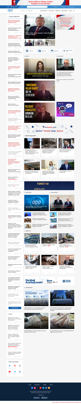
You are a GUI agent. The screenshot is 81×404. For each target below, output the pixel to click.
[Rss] (16, 6)
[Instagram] (8, 6)
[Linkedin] (14, 6)
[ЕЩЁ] (73, 10)
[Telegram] (13, 6)
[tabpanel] (39, 27)
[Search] (45, 7)
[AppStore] (44, 398)
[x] (38, 388)
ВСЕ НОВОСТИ (43, 10)
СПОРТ (70, 10)
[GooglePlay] (36, 398)
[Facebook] (32, 388)
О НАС (29, 384)
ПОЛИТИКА (51, 10)
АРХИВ (44, 384)
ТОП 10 (51, 384)
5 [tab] (52, 37)
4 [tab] (51, 37)
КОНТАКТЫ (37, 384)
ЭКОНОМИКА (64, 10)
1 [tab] (47, 37)
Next (53, 27)
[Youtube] (11, 6)
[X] (9, 6)
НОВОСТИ (57, 10)
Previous (26, 27)
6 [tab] (53, 37)
